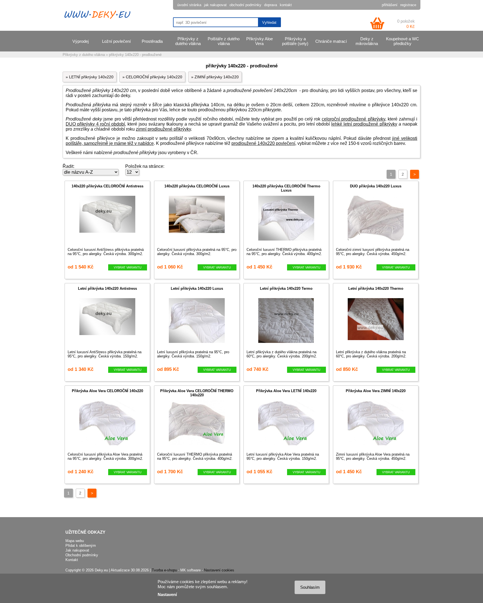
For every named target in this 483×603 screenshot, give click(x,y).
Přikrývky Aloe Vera (259, 41)
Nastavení (167, 594)
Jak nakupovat (77, 550)
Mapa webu (74, 541)
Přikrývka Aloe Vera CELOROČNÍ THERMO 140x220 (196, 393)
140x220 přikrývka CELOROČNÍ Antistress (107, 186)
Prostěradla (152, 41)
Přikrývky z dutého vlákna (188, 41)
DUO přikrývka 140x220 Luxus (375, 186)
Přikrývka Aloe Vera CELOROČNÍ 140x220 (107, 391)
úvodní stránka (189, 5)
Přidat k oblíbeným (80, 545)
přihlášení (389, 5)
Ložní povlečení (116, 41)
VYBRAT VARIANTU (127, 267)
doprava (270, 5)
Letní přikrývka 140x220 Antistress (107, 288)
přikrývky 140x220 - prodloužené (135, 55)
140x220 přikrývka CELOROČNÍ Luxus (196, 186)
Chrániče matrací (331, 41)
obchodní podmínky (245, 5)
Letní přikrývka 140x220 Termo (286, 288)
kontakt (286, 5)
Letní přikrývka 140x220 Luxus (197, 288)
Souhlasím (310, 587)
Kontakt (71, 560)
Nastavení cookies (219, 570)
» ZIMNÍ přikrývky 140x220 (215, 77)
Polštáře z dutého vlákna (224, 41)
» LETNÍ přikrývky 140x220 (89, 77)
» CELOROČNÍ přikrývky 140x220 (152, 77)
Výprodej (80, 41)
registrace (408, 5)
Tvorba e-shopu (164, 570)
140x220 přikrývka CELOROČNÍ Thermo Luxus (286, 188)
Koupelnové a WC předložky (402, 41)
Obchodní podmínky (81, 555)
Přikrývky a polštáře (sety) (295, 41)
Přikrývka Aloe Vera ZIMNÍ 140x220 (376, 391)
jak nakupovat (215, 5)
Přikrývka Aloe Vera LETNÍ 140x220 (286, 391)
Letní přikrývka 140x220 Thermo (375, 288)
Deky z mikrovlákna (367, 41)
